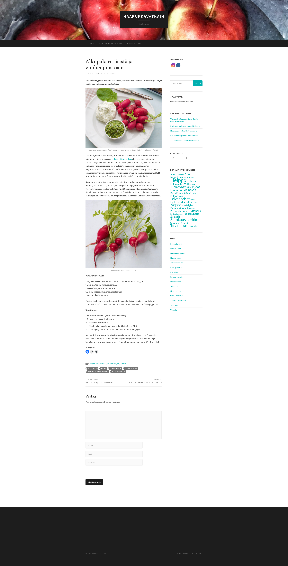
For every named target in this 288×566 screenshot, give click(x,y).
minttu (99, 73)
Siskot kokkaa (175, 291)
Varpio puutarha (118, 371)
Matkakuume (175, 281)
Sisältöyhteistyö (134, 43)
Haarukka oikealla (177, 253)
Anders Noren (191, 553)
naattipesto (93, 368)
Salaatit (123, 364)
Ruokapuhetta (191, 213)
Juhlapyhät (178, 187)
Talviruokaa (179, 226)
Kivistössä (174, 272)
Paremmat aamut (179, 208)
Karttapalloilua (176, 267)
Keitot (193, 193)
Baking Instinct (176, 244)
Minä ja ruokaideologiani (111, 43)
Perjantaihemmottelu (181, 211)
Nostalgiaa (187, 205)
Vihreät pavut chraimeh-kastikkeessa (184, 140)
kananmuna (177, 190)
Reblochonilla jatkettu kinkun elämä (184, 135)
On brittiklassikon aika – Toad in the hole (145, 381)
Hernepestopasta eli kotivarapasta (183, 131)
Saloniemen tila (131, 368)
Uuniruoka (193, 226)
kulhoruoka (176, 195)
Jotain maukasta (176, 263)
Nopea (103, 364)
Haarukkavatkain (144, 16)
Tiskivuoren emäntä (178, 300)
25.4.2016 (89, 73)
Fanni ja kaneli (175, 248)
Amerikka (180, 175)
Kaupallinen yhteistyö (180, 193)
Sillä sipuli (174, 286)
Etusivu (91, 43)
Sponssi (184, 223)
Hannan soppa (175, 258)
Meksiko (194, 202)
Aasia (173, 174)
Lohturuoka (176, 202)
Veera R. (173, 310)
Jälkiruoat (193, 187)
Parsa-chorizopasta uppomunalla (99, 381)
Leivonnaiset (180, 199)
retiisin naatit (115, 368)
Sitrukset (175, 222)
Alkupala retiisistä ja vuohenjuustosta (109, 65)
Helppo (92, 364)
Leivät (192, 199)
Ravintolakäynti (113, 364)
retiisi (103, 368)
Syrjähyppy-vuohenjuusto (98, 371)
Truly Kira (174, 305)
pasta (191, 208)
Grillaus (191, 177)
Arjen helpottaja (180, 176)
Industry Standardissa (122, 159)
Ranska (196, 210)
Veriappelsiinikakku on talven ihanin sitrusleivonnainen (184, 120)
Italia (186, 184)
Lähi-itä (186, 201)
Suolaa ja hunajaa (176, 296)
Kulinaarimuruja (176, 277)
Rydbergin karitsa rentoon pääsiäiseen (185, 126)
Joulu (193, 184)
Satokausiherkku (184, 219)
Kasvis (98, 364)
